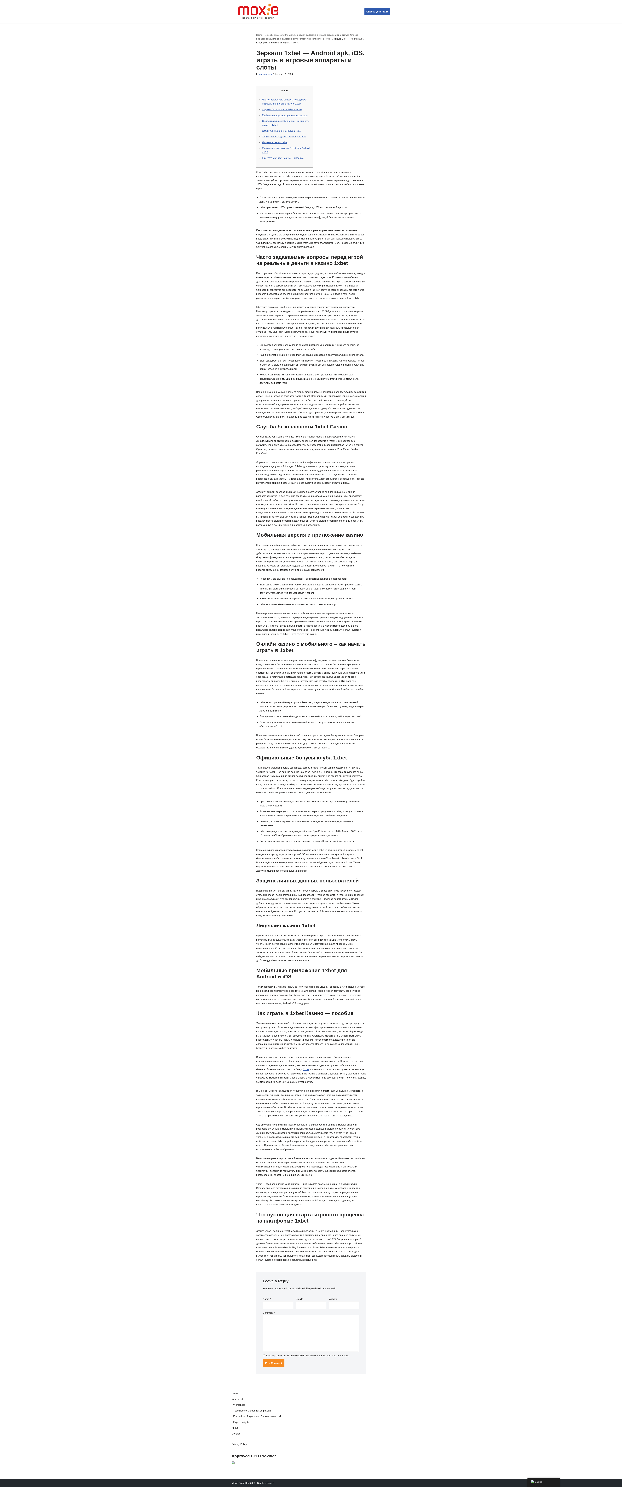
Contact (236, 1433)
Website (333, 1299)
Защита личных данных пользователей (284, 136)
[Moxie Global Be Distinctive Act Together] (259, 11)
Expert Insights (241, 1422)
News (327, 38)
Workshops (239, 1404)
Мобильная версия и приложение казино (284, 115)
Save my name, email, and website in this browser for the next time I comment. (307, 1355)
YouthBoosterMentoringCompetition (252, 1410)
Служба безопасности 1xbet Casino (282, 109)
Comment (269, 1312)
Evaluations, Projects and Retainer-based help (257, 1416)
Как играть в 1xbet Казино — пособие (283, 158)
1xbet (306, 1069)
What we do (238, 1399)
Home (235, 1393)
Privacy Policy (239, 1444)
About (235, 1427)
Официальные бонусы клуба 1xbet (281, 130)
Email (299, 1299)
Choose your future (377, 11)
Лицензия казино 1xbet (274, 142)
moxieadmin (265, 74)
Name (267, 1299)
